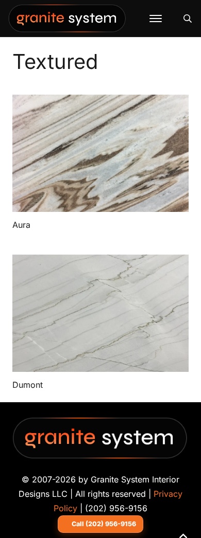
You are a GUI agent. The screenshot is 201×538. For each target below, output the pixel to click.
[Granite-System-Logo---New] (67, 21)
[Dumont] (100, 313)
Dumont (27, 385)
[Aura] (100, 153)
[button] (156, 18)
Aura (21, 225)
